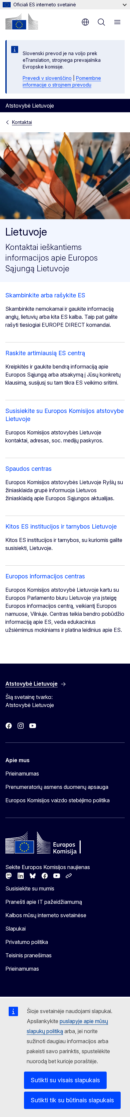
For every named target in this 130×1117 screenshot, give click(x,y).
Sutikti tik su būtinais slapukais (72, 1100)
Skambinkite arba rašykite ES (45, 295)
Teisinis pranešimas (28, 955)
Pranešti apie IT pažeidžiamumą (43, 901)
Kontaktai (22, 122)
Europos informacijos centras (45, 576)
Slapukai (15, 928)
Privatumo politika (26, 942)
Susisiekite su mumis (29, 888)
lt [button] (85, 22)
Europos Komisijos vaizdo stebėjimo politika (57, 800)
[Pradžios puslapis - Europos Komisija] (21, 21)
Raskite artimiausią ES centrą (45, 353)
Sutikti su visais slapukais (65, 1080)
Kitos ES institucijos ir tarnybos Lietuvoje (61, 526)
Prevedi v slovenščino (47, 78)
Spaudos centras (28, 468)
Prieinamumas (22, 773)
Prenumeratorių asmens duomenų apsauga (56, 787)
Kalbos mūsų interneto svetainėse (45, 915)
